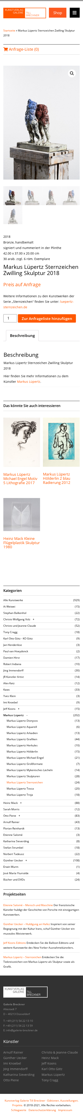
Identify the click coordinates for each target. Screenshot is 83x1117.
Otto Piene (9, 816)
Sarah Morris (11, 809)
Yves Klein (9, 696)
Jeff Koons (9, 709)
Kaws (6, 689)
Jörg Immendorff (13, 670)
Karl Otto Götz (52, 1069)
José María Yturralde (16, 873)
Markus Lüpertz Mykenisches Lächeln (30, 770)
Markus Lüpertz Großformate (25, 764)
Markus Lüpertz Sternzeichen (25, 782)
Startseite (9, 30)
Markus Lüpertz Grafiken (22, 739)
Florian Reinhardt (13, 828)
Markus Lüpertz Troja (20, 795)
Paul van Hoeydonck (15, 651)
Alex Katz (9, 683)
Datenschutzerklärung (42, 1110)
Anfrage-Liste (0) (23, 49)
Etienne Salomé (13, 835)
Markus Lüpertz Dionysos (22, 721)
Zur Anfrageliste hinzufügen (47, 318)
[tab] (22, 335)
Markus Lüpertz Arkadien (22, 733)
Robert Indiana (12, 664)
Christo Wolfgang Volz (16, 619)
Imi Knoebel (10, 702)
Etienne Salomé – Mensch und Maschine (28, 905)
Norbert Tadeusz (13, 854)
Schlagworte (18, 1110)
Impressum (65, 1110)
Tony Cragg (10, 632)
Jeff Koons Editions (14, 943)
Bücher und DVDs (14, 879)
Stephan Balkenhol (14, 613)
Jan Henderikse (12, 645)
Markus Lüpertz (28, 381)
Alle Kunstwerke (13, 600)
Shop (57, 12)
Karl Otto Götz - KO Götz (18, 638)
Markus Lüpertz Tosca (20, 788)
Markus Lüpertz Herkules (22, 745)
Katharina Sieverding (16, 841)
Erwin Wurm (10, 867)
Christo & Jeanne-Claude (60, 1052)
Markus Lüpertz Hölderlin (22, 751)
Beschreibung (22, 335)
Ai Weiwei (9, 606)
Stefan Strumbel (13, 847)
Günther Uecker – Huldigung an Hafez (26, 924)
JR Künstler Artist (13, 677)
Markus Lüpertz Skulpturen (23, 776)
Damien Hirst (11, 658)
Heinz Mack (10, 803)
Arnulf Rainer (11, 822)
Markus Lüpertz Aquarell (22, 727)
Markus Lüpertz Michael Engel (25, 758)
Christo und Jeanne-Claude (19, 626)
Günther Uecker (13, 860)
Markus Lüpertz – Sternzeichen (22, 957)
